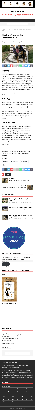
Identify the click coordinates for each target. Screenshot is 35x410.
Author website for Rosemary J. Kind (11, 335)
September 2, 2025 (7, 42)
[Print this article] (17, 65)
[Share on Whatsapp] (20, 65)
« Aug (3, 404)
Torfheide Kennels (6, 340)
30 (13, 402)
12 (26, 394)
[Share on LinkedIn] (8, 65)
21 (3, 399)
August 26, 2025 (14, 218)
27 (31, 399)
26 (26, 399)
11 (22, 394)
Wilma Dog (17, 42)
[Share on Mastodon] (23, 65)
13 (31, 394)
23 (13, 399)
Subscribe (5, 264)
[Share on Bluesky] (28, 65)
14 (3, 396)
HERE (5, 274)
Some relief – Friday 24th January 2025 (20, 207)
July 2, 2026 (13, 202)
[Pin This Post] (11, 65)
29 (8, 402)
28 (3, 402)
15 (8, 396)
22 (8, 399)
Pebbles (8, 174)
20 (31, 396)
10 (17, 394)
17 (17, 396)
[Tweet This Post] (5, 65)
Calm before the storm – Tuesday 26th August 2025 (20, 216)
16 (13, 396)
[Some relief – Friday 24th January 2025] (5, 208)
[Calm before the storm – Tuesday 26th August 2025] (5, 217)
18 (22, 396)
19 (26, 396)
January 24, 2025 (14, 209)
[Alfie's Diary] (17, 7)
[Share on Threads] (31, 65)
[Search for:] (17, 24)
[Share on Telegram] (25, 65)
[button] (33, 20)
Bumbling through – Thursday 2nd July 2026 (20, 199)
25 (22, 399)
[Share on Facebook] (3, 65)
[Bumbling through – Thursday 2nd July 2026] (5, 200)
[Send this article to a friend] (14, 65)
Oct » (6, 404)
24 (17, 399)
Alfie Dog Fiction (6, 333)
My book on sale (6, 336)
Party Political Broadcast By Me (10, 338)
